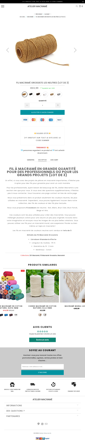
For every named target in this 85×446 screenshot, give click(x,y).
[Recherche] (77, 6)
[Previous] (8, 50)
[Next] (75, 50)
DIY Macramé (35, 255)
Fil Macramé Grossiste (48, 255)
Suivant (47, 14)
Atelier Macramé (37, 6)
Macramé (61, 255)
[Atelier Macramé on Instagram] (42, 424)
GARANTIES (30, 160)
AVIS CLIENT (54, 160)
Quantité (42, 101)
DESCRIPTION (42, 160)
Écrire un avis (42, 340)
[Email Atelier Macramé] (46, 424)
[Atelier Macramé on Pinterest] (38, 424)
